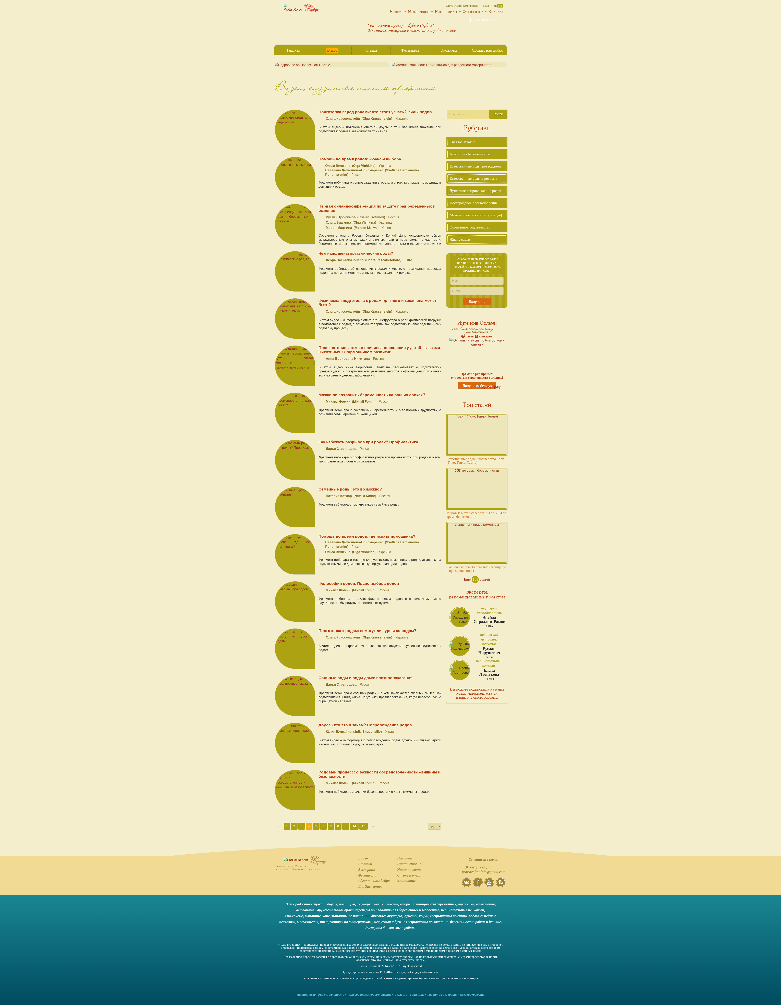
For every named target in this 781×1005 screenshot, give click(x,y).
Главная (293, 50)
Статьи (365, 864)
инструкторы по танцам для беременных (421, 904)
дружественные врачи (335, 910)
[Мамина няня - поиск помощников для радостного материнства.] (449, 64)
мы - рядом (404, 928)
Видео (363, 858)
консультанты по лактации (346, 916)
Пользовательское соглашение (369, 994)
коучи (423, 916)
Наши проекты (409, 870)
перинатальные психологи (462, 910)
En (495, 5)
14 (354, 826)
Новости (404, 858)
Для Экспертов (370, 886)
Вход (486, 5)
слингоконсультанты (303, 916)
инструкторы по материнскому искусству (355, 922)
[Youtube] (489, 885)
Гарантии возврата (442, 994)
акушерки (365, 904)
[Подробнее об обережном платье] (332, 64)
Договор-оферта (472, 994)
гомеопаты (485, 904)
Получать (477, 302)
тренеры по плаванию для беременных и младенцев (397, 910)
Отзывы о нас (408, 875)
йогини (380, 904)
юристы (410, 916)
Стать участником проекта (462, 5)
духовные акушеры (386, 916)
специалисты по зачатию (427, 922)
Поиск (498, 114)
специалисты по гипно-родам (454, 916)
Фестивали (367, 875)
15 (363, 826)
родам (480, 922)
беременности (462, 922)
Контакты (406, 881)
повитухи (347, 904)
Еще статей (477, 579)
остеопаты (305, 910)
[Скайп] (500, 885)
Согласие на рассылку (409, 994)
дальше (495, 922)
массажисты (307, 922)
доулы (332, 904)
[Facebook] (478, 885)
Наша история (409, 864)
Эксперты (366, 870)
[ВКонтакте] (466, 885)
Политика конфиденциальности (320, 994)
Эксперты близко (379, 928)
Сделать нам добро (374, 881)
